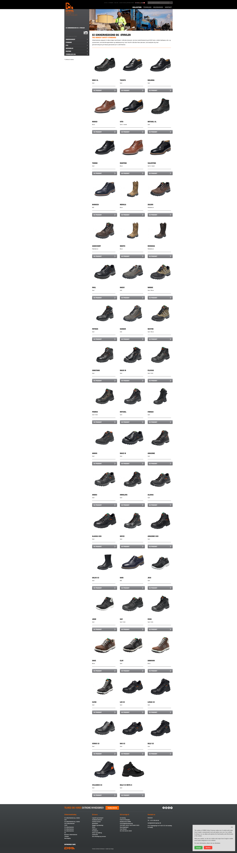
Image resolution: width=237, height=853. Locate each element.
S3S (65, 819)
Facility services (96, 821)
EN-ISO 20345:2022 (126, 830)
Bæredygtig (67, 838)
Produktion (95, 830)
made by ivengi (110, 848)
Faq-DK (116, 2)
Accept (198, 847)
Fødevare (94, 829)
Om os (105, 2)
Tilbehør (66, 836)
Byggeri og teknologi (97, 825)
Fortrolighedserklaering (126, 823)
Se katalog (123, 817)
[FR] (142, 2)
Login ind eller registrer (126, 2)
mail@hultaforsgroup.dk (154, 823)
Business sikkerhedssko (70, 834)
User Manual (123, 829)
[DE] (140, 2)
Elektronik (95, 834)
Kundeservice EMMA (125, 821)
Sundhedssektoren (97, 819)
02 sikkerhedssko (69, 830)
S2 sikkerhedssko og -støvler (72, 821)
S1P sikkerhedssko (69, 823)
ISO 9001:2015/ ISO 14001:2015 (129, 825)
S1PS (65, 825)
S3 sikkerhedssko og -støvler (72, 817)
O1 (65, 832)
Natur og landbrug (97, 832)
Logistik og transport (97, 817)
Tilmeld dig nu (112, 807)
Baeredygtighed (124, 827)
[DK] (144, 2)
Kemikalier (95, 823)
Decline (208, 847)
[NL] (136, 2)
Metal (93, 827)
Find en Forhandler (125, 819)
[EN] (138, 2)
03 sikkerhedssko (69, 829)
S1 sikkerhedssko (69, 827)
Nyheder (111, 2)
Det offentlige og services (99, 836)
